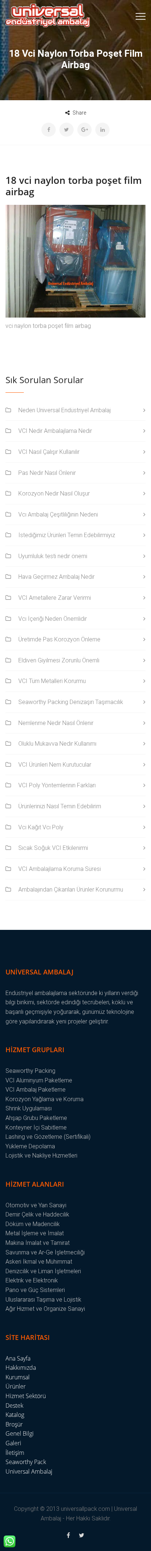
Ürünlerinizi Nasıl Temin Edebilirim (59, 806)
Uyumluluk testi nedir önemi (52, 556)
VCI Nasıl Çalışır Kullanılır (49, 451)
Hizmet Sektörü (25, 1396)
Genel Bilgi (19, 1433)
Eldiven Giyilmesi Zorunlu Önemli (58, 660)
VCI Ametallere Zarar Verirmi (54, 597)
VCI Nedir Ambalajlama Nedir (55, 430)
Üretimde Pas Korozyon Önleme (59, 639)
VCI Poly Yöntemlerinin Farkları (57, 785)
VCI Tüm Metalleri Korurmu (52, 681)
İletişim (14, 1453)
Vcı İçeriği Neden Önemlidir (52, 618)
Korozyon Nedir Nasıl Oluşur (54, 493)
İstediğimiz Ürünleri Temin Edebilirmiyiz (66, 535)
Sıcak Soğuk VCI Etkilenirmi (53, 847)
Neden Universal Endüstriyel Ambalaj (64, 410)
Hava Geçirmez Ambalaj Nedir (56, 576)
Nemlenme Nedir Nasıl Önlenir (55, 723)
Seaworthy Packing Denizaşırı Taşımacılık (70, 702)
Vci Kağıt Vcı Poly (40, 827)
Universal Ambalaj (28, 1471)
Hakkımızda (20, 1367)
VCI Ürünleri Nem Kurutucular (54, 764)
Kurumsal (17, 1377)
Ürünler (15, 1386)
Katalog (14, 1415)
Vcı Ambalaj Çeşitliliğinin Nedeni (58, 514)
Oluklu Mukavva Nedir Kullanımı (57, 743)
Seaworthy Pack (25, 1462)
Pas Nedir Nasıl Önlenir (47, 472)
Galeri (13, 1443)
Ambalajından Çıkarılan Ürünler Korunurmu (70, 889)
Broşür (14, 1424)
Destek (14, 1405)
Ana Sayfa (17, 1358)
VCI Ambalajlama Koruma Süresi (59, 868)
